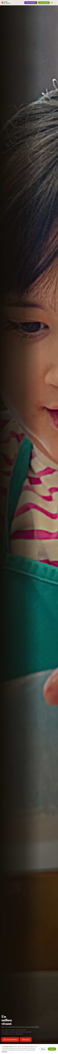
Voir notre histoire (11, 1039)
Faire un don (25, 1039)
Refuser (43, 1049)
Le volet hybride (44, 2)
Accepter (52, 1049)
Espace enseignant (31, 2)
